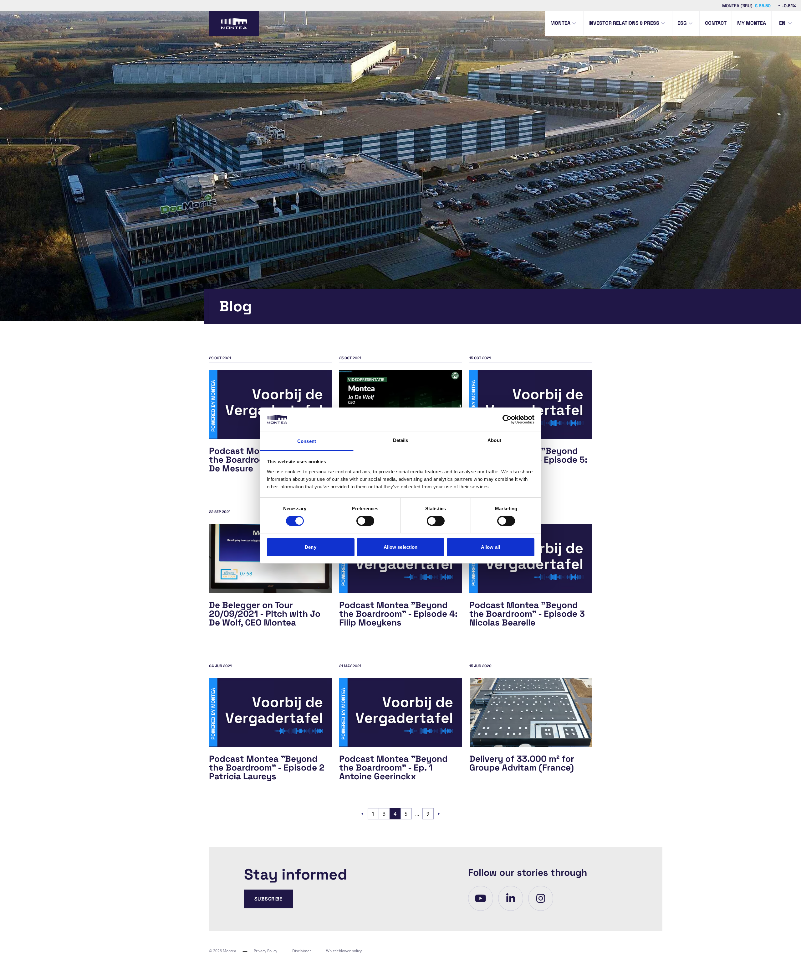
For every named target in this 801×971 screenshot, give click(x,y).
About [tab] (494, 440)
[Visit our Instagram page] (540, 898)
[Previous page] (362, 813)
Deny (310, 547)
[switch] (365, 521)
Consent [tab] (306, 441)
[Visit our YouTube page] (480, 898)
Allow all (490, 547)
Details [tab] (400, 440)
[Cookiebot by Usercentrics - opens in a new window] (507, 419)
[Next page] (439, 813)
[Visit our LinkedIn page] (510, 898)
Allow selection (401, 547)
